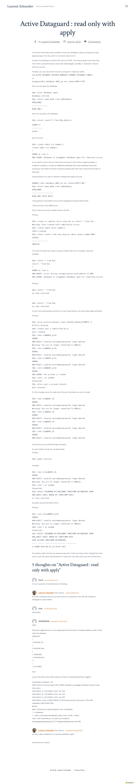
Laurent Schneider (50, 41)
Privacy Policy (79, 770)
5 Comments (94, 41)
